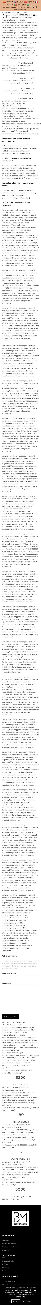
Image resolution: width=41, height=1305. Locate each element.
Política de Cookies (9, 1244)
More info (26, 1301)
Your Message (7, 983)
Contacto (5, 1240)
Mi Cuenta (5, 1250)
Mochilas (5, 1264)
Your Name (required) (9, 973)
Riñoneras (5, 1268)
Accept (15, 1301)
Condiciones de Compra (10, 1247)
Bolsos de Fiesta (8, 1261)
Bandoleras (6, 1271)
